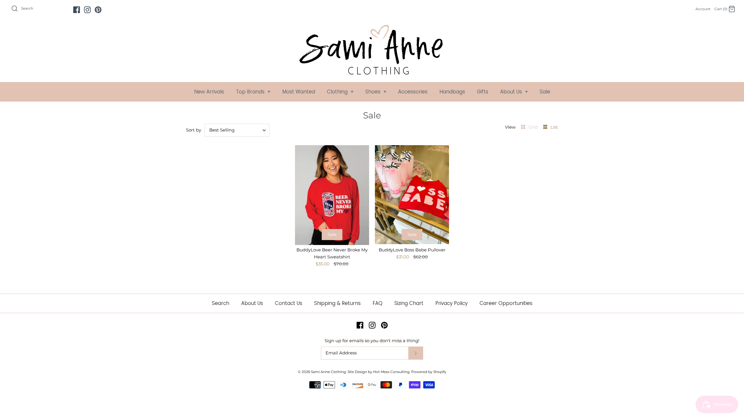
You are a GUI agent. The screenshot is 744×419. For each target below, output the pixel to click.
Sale (545, 91)
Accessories (413, 91)
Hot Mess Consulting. (391, 372)
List (554, 127)
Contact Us (288, 303)
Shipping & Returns (337, 303)
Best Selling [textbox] (222, 130)
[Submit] (415, 353)
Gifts (482, 91)
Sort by (193, 130)
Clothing (340, 91)
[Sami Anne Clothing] (372, 28)
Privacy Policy (451, 303)
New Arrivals (209, 91)
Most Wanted (298, 91)
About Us (514, 91)
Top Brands (253, 91)
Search (220, 303)
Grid (533, 127)
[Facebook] (76, 9)
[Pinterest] (98, 9)
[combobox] (237, 130)
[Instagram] (87, 9)
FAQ (377, 303)
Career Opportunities (506, 303)
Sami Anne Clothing (328, 372)
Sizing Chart (408, 303)
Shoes (376, 91)
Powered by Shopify (428, 372)
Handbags (452, 91)
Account (703, 9)
